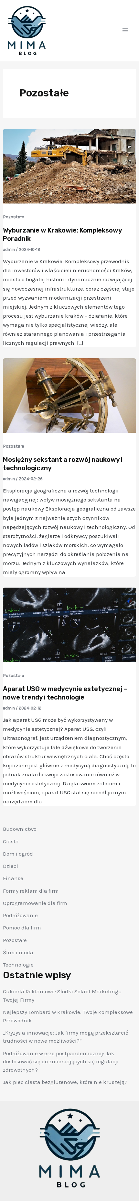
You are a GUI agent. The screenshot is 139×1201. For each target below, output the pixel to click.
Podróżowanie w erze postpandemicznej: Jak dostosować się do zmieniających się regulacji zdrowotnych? (61, 1061)
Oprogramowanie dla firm (35, 903)
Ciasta (11, 841)
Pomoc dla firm (22, 927)
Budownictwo (20, 829)
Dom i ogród (18, 853)
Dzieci (10, 866)
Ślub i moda (18, 952)
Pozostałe (15, 940)
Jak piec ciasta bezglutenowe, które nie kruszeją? (65, 1082)
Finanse (13, 878)
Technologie (18, 964)
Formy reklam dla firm (31, 891)
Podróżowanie (20, 915)
